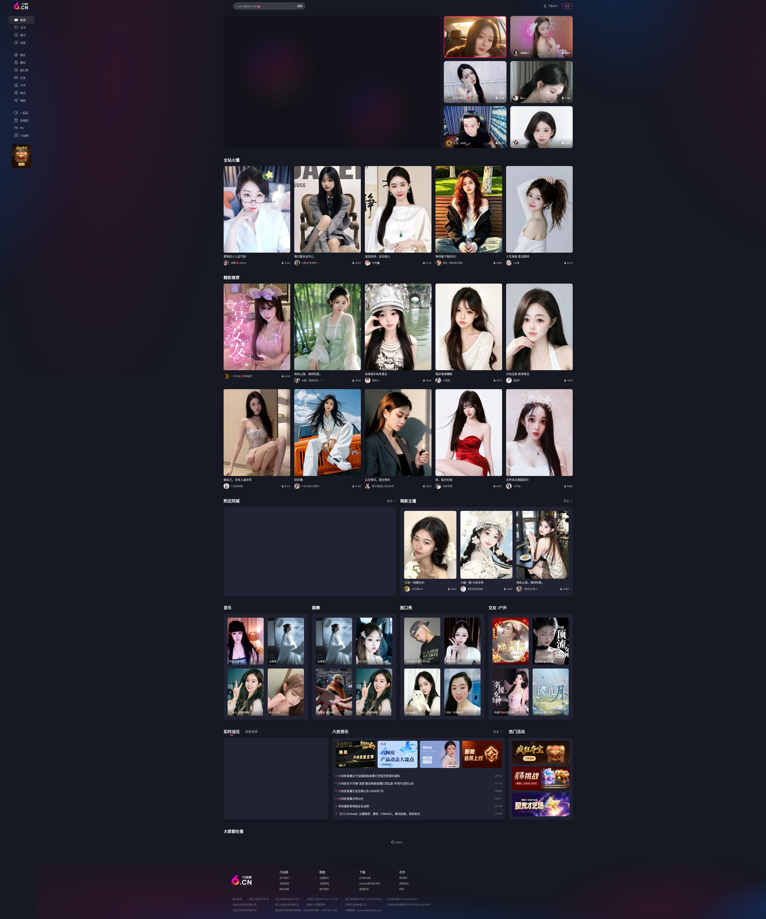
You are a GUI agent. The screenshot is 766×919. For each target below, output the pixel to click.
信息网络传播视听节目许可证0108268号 (409, 904)
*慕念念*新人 (531, 589)
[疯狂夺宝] (541, 752)
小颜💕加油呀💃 (310, 262)
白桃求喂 (447, 486)
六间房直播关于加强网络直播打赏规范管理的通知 (369, 776)
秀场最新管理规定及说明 (353, 806)
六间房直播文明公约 (350, 798)
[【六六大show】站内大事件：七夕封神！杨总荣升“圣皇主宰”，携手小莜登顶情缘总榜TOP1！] (355, 754)
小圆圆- (447, 380)
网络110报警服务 (316, 904)
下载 (362, 872)
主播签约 (324, 877)
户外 (503, 607)
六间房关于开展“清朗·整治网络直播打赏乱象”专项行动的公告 (376, 783)
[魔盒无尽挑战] (541, 778)
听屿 (378, 883)
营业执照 (237, 899)
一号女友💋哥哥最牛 (242, 376)
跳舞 (316, 607)
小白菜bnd (417, 589)
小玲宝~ (517, 486)
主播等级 (324, 883)
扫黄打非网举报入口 (356, 904)
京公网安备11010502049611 (403, 899)
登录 (567, 6)
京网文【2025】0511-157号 (322, 899)
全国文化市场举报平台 (245, 910)
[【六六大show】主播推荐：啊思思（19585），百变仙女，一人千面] (440, 754)
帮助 (322, 872)
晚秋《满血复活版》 (453, 262)
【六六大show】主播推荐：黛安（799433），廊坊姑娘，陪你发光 (379, 814)
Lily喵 (516, 262)
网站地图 (284, 889)
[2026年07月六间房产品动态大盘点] (397, 754)
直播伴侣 (364, 889)
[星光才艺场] (541, 804)
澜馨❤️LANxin (239, 262)
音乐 (228, 607)
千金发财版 (237, 486)
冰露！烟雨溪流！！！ (313, 380)
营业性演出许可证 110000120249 (363, 899)
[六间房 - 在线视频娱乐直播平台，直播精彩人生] (21, 6)
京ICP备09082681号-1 (287, 899)
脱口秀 (406, 607)
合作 (402, 872)
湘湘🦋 (376, 380)
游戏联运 (404, 883)
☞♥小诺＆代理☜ (310, 486)
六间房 (283, 872)
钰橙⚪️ (376, 262)
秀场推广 (404, 877)
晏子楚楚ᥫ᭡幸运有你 (383, 486)
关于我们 (284, 877)
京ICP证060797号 (259, 899)
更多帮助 (324, 889)
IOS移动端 (364, 877)
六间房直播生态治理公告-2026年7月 (361, 791)
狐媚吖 (516, 380)
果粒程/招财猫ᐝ (475, 589)
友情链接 (284, 883)
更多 (390, 501)
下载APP (553, 6)
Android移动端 (367, 883)
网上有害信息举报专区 (287, 904)
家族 (401, 889)
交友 (493, 607)
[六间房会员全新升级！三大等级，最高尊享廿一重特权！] (482, 754)
